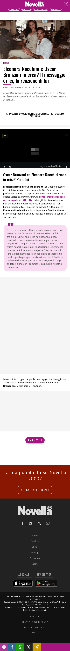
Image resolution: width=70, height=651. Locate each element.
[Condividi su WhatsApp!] (20, 647)
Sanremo (14, 9)
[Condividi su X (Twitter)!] (28, 647)
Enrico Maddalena (13, 87)
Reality (35, 541)
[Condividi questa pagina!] (37, 647)
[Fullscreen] (65, 167)
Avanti (34, 440)
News (6, 63)
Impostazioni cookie (35, 627)
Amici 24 (26, 9)
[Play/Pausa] (4, 167)
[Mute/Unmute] (9, 167)
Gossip (35, 552)
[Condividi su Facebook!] (12, 647)
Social (35, 546)
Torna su (35, 633)
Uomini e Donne (29, 196)
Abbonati (56, 9)
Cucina (35, 563)
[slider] (19, 167)
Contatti (35, 616)
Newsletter (40, 9)
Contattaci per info (35, 490)
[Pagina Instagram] (66, 4)
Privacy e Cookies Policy (35, 622)
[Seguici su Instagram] (4, 647)
